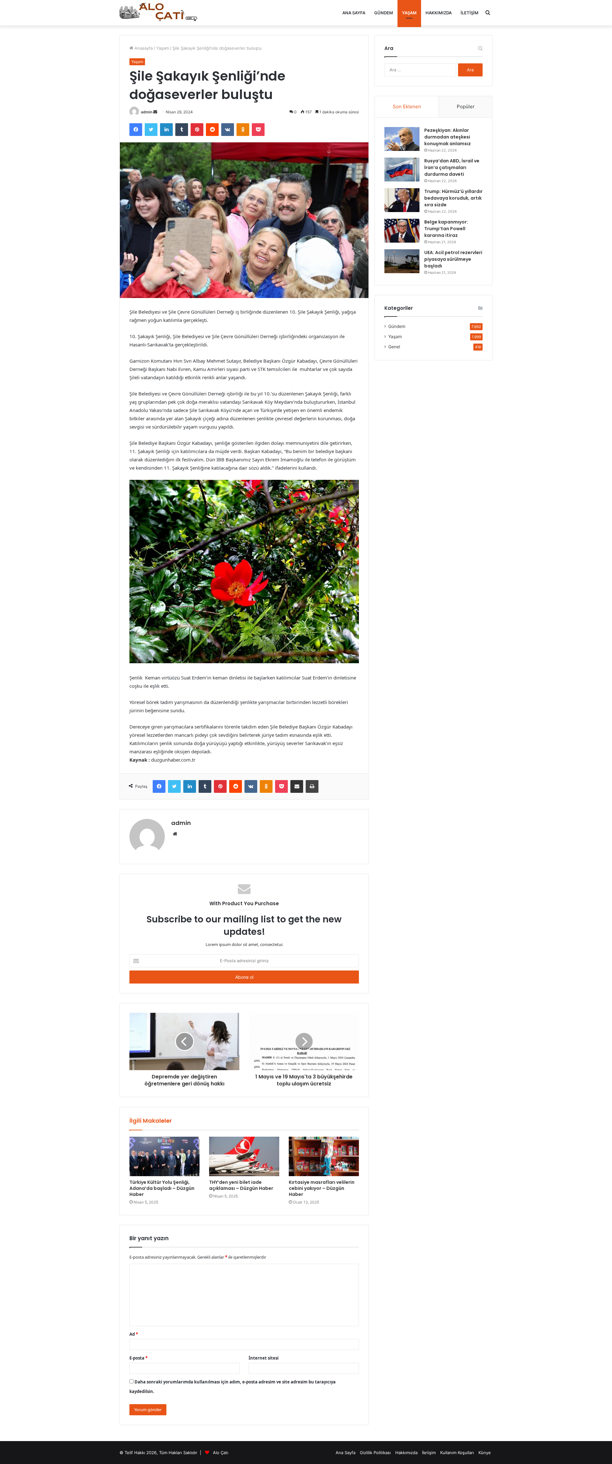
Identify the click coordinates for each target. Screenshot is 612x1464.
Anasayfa (143, 48)
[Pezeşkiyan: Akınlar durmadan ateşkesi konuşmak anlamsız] (401, 139)
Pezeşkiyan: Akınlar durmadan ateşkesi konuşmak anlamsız (447, 137)
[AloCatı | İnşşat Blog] (159, 13)
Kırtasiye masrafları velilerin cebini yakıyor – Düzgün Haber (321, 1188)
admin (146, 112)
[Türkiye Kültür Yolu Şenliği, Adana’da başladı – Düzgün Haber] (164, 1156)
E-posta (138, 1358)
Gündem (383, 12)
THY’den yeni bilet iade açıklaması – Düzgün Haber (241, 1185)
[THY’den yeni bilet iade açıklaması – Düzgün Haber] (244, 1156)
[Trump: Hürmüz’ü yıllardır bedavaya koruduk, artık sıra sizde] (401, 200)
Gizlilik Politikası (375, 1452)
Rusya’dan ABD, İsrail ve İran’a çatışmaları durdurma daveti (451, 167)
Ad (133, 1334)
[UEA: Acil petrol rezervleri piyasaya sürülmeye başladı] (401, 261)
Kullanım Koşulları (457, 1452)
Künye (484, 1452)
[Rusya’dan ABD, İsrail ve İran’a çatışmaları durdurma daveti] (401, 169)
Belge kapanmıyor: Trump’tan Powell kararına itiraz (446, 228)
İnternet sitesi (264, 1358)
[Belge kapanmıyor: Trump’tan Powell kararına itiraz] (401, 231)
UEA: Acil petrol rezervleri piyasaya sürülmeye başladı (453, 259)
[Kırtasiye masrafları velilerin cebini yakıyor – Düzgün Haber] (324, 1156)
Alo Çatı (220, 1452)
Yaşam (409, 12)
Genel (394, 346)
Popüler (466, 106)
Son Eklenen (407, 106)
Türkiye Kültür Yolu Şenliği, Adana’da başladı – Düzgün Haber (161, 1188)
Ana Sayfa (353, 12)
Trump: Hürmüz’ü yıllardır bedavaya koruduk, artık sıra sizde (453, 198)
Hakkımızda (439, 12)
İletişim (469, 12)
